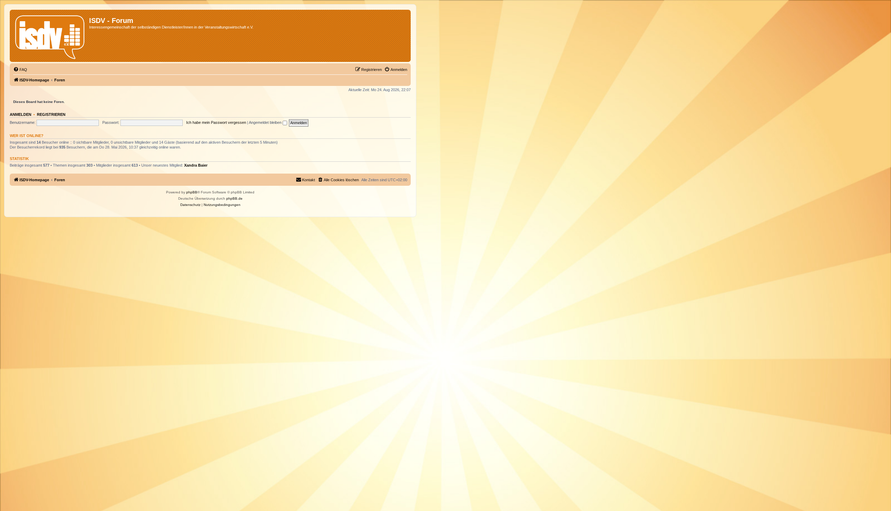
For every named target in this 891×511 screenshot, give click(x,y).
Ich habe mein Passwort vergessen (216, 122)
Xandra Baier (195, 165)
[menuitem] (20, 69)
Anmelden (20, 114)
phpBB (191, 192)
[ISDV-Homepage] (50, 35)
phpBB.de (234, 198)
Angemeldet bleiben (266, 122)
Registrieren (51, 114)
